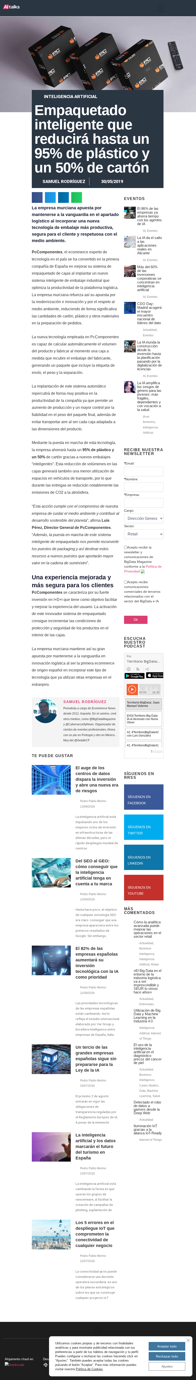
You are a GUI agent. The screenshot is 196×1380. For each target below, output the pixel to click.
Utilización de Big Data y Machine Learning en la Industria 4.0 (147, 1015)
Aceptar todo (167, 1346)
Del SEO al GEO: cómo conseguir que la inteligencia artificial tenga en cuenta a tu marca (97, 872)
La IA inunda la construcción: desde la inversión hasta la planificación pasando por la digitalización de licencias (149, 355)
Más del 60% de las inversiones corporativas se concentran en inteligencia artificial (149, 278)
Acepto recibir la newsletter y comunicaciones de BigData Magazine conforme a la (143, 559)
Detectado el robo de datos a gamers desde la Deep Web (147, 1107)
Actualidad (150, 330)
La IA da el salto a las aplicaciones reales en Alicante (149, 245)
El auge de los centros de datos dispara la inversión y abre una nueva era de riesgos (97, 779)
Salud (156, 1096)
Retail (155, 964)
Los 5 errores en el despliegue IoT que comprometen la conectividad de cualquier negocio (95, 1234)
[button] (161, 9)
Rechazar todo (167, 1356)
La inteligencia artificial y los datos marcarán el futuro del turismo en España (96, 1146)
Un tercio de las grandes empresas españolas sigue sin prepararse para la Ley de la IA (96, 1059)
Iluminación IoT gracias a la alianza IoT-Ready (148, 1129)
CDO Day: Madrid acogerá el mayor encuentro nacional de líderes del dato (149, 313)
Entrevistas (146, 1004)
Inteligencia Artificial (70, 96)
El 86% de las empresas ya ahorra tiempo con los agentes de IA (149, 216)
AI (144, 231)
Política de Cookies (89, 1369)
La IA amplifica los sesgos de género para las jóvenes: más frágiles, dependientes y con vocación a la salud (149, 396)
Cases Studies (148, 1085)
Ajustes (167, 1366)
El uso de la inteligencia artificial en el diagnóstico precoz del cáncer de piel (148, 1054)
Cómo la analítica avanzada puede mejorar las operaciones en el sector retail (147, 929)
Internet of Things (150, 1140)
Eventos (152, 231)
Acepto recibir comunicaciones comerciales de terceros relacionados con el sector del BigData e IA (142, 591)
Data (142, 1090)
